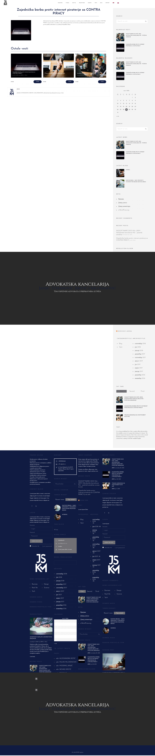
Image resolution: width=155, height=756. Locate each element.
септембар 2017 (140, 357)
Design (46, 584)
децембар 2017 (140, 354)
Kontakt (107, 2)
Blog (101, 2)
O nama (67, 2)
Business (34, 584)
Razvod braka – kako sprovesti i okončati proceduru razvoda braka (136, 181)
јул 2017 (137, 364)
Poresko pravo (33, 480)
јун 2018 (138, 347)
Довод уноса (122, 203)
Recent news (59, 499)
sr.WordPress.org (123, 210)
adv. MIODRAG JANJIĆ (64, 665)
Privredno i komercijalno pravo (37, 477)
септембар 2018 (140, 343)
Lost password (47, 546)
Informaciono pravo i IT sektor (37, 471)
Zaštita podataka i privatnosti (37, 470)
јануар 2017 (139, 371)
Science (46, 587)
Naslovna (60, 2)
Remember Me (35, 546)
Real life (35, 587)
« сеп (117, 116)
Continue (32, 656)
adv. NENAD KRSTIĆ (63, 669)
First (121, 391)
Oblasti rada (82, 2)
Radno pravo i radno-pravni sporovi (39, 478)
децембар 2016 (140, 375)
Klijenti (89, 2)
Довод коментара (124, 206)
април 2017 (139, 368)
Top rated (71, 499)
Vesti (96, 2)
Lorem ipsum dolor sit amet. (65, 549)
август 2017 (139, 361)
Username (32, 525)
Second (131, 391)
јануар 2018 (139, 350)
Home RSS (84, 500)
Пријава (121, 199)
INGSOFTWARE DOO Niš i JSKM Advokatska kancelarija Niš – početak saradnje (136, 35)
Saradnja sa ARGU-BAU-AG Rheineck (54, 73)
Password (32, 532)
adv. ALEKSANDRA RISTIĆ (65, 658)
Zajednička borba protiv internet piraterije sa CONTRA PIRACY (135, 45)
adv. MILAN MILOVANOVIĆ (66, 662)
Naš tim (74, 2)
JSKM (21, 75)
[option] (26, 69)
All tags (56, 529)
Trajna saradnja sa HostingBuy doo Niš (22, 73)
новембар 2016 (140, 378)
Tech (33, 591)
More (12, 81)
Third (142, 391)
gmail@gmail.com (62, 543)
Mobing (128, 169)
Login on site (36, 541)
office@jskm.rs (62, 464)
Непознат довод (125, 331)
